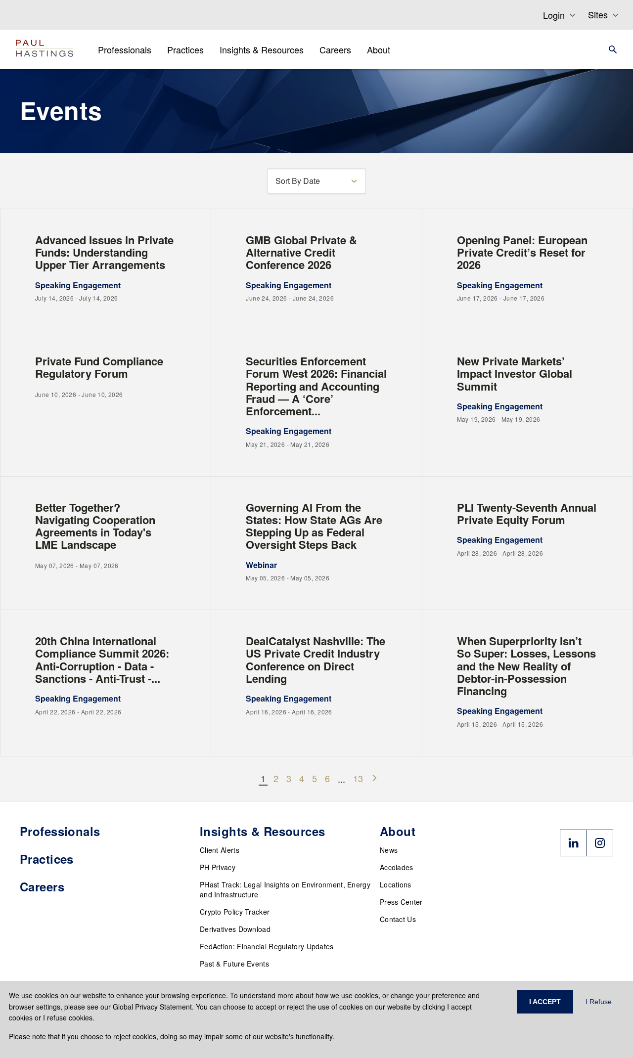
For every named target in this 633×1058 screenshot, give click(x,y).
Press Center (401, 902)
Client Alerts (219, 850)
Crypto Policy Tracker (235, 912)
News (389, 850)
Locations (395, 884)
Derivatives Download (235, 929)
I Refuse (599, 1002)
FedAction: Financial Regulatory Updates (267, 946)
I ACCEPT (545, 1002)
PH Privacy (217, 867)
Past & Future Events (234, 964)
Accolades (396, 867)
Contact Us (398, 919)
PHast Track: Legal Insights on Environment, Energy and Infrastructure (285, 889)
